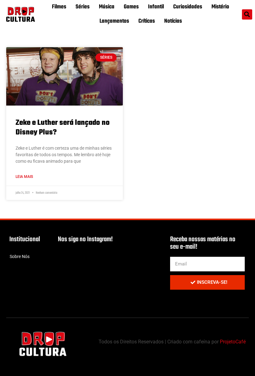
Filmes (59, 6)
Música (106, 6)
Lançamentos (114, 21)
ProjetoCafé (233, 342)
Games (131, 6)
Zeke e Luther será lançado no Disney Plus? (63, 127)
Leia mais (24, 176)
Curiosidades (187, 6)
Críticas (146, 21)
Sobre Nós (20, 256)
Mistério (220, 6)
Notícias (173, 21)
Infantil (156, 6)
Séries (83, 6)
